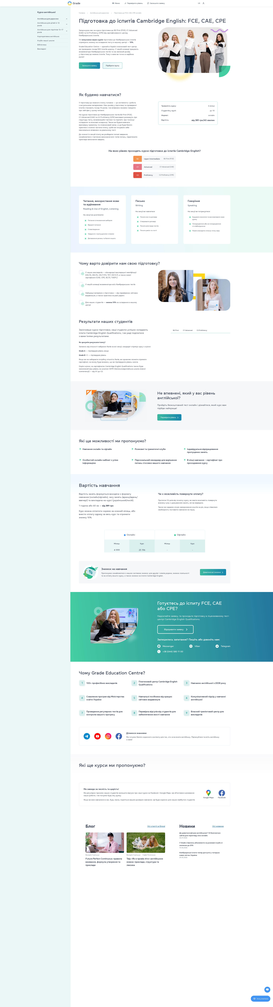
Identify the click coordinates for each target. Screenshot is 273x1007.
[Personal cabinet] (203, 3)
